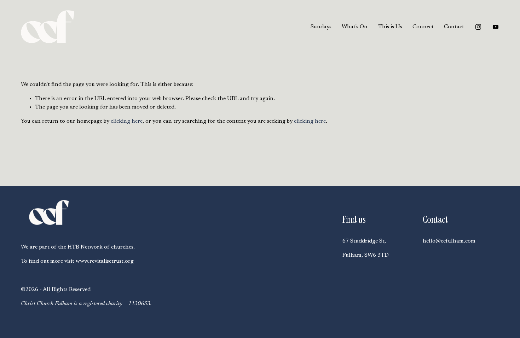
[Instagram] (478, 26)
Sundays (321, 27)
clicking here (127, 121)
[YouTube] (495, 26)
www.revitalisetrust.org (105, 261)
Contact (454, 27)
